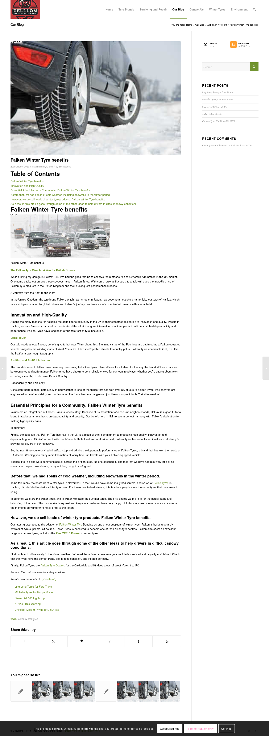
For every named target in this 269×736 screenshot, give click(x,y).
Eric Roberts (65, 166)
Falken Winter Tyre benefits (27, 181)
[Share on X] (53, 641)
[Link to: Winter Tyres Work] (170, 691)
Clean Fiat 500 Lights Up (30, 598)
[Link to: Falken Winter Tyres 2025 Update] (148, 691)
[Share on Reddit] (167, 641)
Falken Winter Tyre (70, 524)
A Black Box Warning (28, 604)
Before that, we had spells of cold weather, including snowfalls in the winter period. (61, 195)
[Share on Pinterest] (82, 641)
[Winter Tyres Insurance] (96, 98)
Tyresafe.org (48, 579)
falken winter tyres (28, 619)
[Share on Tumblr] (138, 641)
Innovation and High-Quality (27, 186)
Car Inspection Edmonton (214, 145)
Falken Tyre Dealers (53, 565)
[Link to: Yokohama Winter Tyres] (84, 691)
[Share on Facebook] (25, 641)
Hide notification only (200, 728)
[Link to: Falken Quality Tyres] (21, 691)
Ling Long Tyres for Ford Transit (34, 586)
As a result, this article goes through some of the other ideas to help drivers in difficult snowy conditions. (74, 204)
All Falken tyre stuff (43, 166)
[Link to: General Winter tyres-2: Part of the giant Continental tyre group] (42, 691)
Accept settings (169, 728)
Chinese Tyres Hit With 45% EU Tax (37, 610)
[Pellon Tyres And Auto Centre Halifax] (25, 9)
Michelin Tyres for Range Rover (34, 592)
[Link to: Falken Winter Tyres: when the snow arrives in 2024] (63, 691)
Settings (226, 728)
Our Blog (17, 24)
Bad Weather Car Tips (241, 145)
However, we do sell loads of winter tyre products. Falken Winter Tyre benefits (58, 199)
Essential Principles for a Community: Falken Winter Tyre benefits (51, 190)
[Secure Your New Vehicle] (265, 368)
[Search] (254, 9)
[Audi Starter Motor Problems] (3, 368)
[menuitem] (109, 9)
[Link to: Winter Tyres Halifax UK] (106, 691)
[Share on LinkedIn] (110, 641)
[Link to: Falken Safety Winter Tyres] (127, 691)
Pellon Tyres (161, 483)
